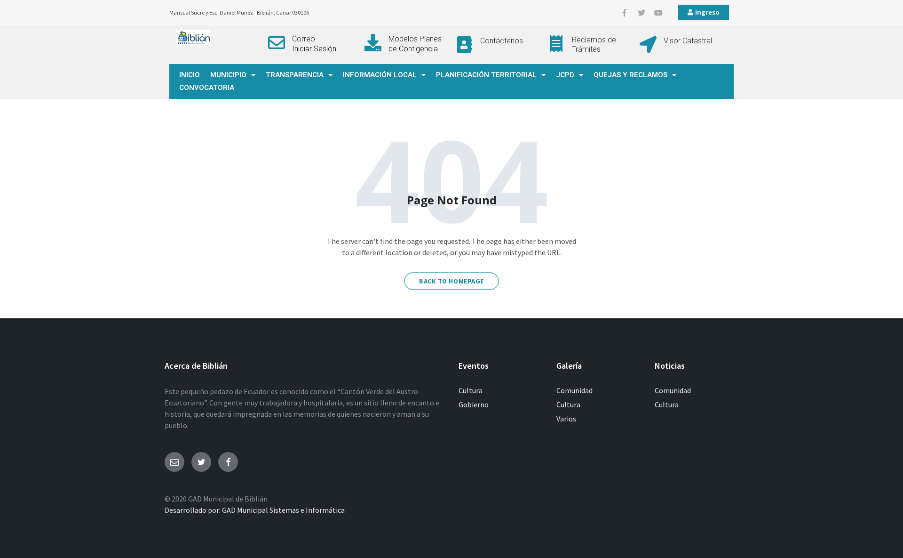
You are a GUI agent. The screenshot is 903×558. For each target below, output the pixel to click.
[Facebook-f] (624, 12)
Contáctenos (501, 40)
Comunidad (574, 390)
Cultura (471, 390)
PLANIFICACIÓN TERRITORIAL (486, 75)
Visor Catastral (688, 40)
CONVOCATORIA (206, 87)
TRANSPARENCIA (295, 75)
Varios (566, 418)
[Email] (174, 462)
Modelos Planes (415, 38)
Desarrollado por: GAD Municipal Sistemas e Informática (255, 510)
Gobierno (474, 404)
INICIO (189, 75)
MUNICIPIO (228, 75)
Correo (303, 38)
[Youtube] (658, 12)
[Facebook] (228, 462)
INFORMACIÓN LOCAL (380, 75)
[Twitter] (641, 12)
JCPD (565, 75)
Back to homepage (451, 281)
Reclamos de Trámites (594, 44)
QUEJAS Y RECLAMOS (630, 75)
